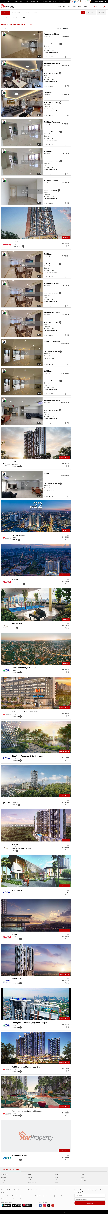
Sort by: (59, 28)
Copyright (16, 1189)
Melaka (30, 1180)
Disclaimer (23, 1189)
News (74, 6)
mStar (21, 1)
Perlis (56, 1180)
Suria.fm (21, 1199)
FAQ (29, 1189)
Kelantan (30, 1177)
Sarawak (83, 1177)
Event (79, 6)
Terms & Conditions (41, 1189)
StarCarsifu (33, 1)
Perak (56, 1177)
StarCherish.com (5, 1199)
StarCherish (26, 1)
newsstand (59, 1196)
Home (59, 6)
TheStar (8, 1)
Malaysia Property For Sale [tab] (11, 1169)
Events (12, 1)
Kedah (29, 1174)
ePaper (3, 1)
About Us (3, 1189)
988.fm (14, 1199)
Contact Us (10, 1189)
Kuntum (54, 1)
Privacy (33, 1189)
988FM (64, 1)
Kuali (50, 1)
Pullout (85, 6)
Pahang (56, 1174)
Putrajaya (57, 1182)
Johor (2, 1182)
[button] (5, 12)
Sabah (83, 1174)
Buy (64, 6)
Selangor (3, 1177)
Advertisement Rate (53, 1189)
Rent (69, 6)
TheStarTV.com (15, 1196)
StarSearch (39, 1)
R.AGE (16, 1)
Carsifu (34, 1196)
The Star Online (5, 1196)
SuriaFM (60, 1)
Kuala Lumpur (4, 1174)
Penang (3, 1180)
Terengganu (84, 1180)
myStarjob (45, 1)
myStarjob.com (26, 1196)
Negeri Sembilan (32, 1182)
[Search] (83, 12)
